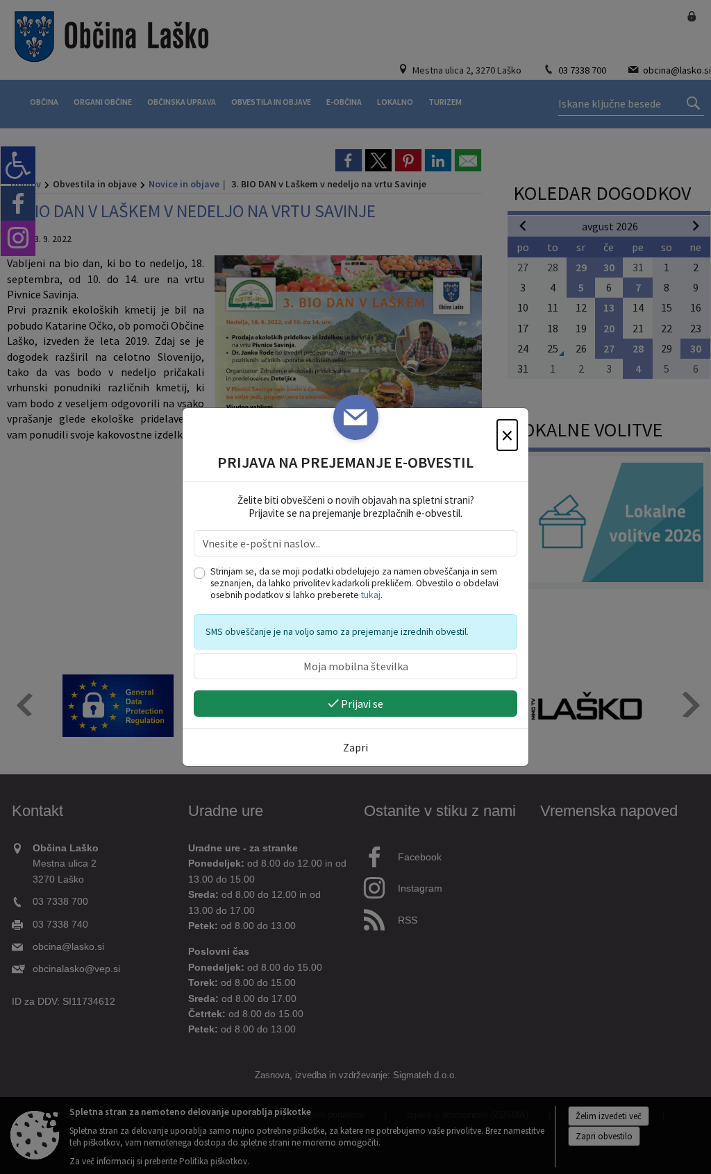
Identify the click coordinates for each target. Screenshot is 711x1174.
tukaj (370, 595)
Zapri (355, 747)
